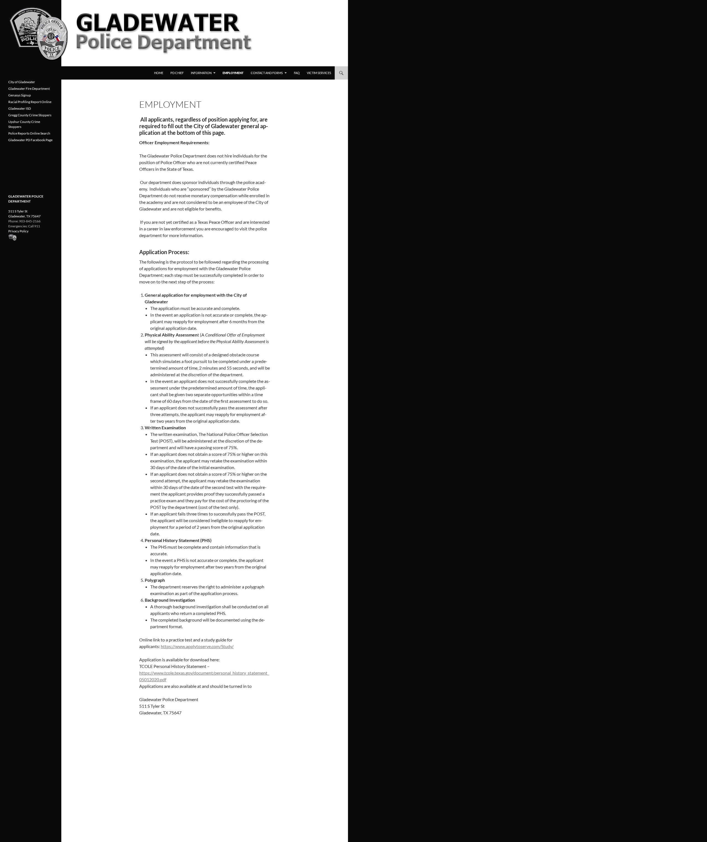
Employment (233, 73)
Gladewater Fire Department (29, 88)
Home (158, 73)
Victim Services (319, 73)
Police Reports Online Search (29, 133)
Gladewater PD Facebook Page (30, 140)
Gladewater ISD (19, 108)
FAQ (297, 73)
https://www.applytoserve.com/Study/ (197, 646)
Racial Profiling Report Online (29, 102)
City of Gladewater (21, 82)
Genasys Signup (19, 95)
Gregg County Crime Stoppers (29, 115)
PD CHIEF (177, 73)
